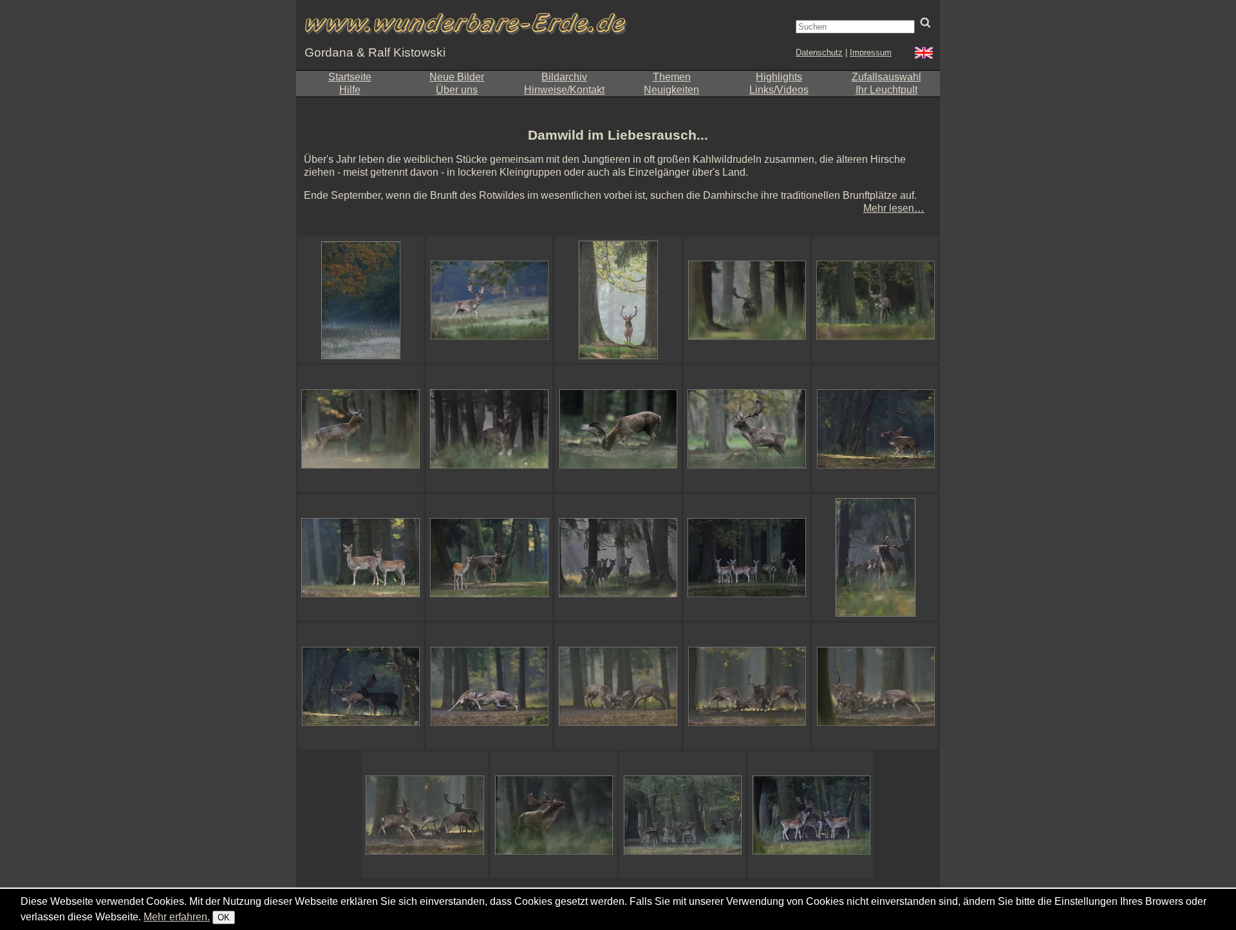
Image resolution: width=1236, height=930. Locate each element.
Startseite (349, 76)
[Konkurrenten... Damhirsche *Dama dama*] (360, 686)
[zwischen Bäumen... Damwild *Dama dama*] (618, 300)
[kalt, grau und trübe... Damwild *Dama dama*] (360, 300)
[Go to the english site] (924, 54)
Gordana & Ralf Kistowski (374, 52)
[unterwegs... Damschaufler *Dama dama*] (747, 300)
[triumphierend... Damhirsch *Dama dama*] (554, 815)
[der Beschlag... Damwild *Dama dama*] (811, 815)
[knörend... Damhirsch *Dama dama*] (875, 429)
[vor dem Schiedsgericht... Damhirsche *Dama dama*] (747, 686)
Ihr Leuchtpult (886, 89)
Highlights (779, 76)
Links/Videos (779, 89)
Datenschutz (819, 52)
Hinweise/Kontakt (564, 89)
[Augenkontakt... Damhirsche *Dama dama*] (425, 815)
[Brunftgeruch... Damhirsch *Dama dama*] (747, 429)
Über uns (457, 89)
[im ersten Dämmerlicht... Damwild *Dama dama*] (747, 557)
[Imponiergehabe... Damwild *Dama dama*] (489, 557)
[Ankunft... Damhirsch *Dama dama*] (875, 300)
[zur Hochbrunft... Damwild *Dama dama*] (875, 557)
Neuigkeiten (671, 89)
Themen (672, 76)
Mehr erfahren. (177, 916)
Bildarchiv (564, 76)
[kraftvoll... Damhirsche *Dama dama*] (875, 686)
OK (224, 917)
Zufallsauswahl (886, 76)
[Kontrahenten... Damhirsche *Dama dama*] (618, 686)
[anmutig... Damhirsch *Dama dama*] (489, 300)
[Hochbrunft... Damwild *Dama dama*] (682, 815)
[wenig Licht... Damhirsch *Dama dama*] (489, 429)
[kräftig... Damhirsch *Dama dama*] (360, 429)
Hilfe (349, 89)
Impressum (871, 52)
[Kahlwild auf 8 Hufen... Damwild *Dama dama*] (360, 557)
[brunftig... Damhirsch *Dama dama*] (618, 429)
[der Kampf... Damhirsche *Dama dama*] (489, 686)
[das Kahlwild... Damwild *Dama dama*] (618, 557)
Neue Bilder (456, 76)
